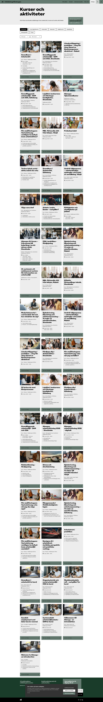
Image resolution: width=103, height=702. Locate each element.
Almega (93, 1)
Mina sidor (86, 1)
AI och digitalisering (34, 29)
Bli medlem (65, 1)
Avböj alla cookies (69, 690)
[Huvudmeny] (101, 2)
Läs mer (28, 692)
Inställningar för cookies (69, 687)
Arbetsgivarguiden (78, 1)
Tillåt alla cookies (69, 693)
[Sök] (97, 2)
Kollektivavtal (61, 29)
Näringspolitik (24, 32)
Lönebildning (69, 29)
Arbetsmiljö (44, 29)
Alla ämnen (23, 29)
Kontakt (71, 1)
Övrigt (32, 32)
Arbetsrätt (52, 29)
